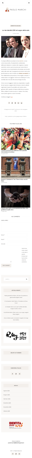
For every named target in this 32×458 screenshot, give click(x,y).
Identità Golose (16, 25)
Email (2, 239)
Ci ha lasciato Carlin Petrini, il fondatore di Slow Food (16, 302)
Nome (3, 235)
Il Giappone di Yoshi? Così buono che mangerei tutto (15, 110)
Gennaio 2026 (6, 398)
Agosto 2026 (6, 390)
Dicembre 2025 (7, 403)
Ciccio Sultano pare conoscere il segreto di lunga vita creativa (16, 318)
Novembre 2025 (7, 407)
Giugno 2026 (6, 394)
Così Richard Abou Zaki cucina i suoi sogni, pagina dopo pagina (16, 313)
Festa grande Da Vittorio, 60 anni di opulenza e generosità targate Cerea (16, 296)
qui (12, 97)
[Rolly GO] (16, 335)
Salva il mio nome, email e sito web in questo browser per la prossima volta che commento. (25, 255)
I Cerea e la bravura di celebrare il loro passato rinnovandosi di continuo (14, 151)
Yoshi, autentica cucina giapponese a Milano (16, 116)
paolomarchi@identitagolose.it (16, 442)
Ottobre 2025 (6, 411)
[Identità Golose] (16, 424)
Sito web (3, 244)
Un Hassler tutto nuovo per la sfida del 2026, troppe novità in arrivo (16, 307)
